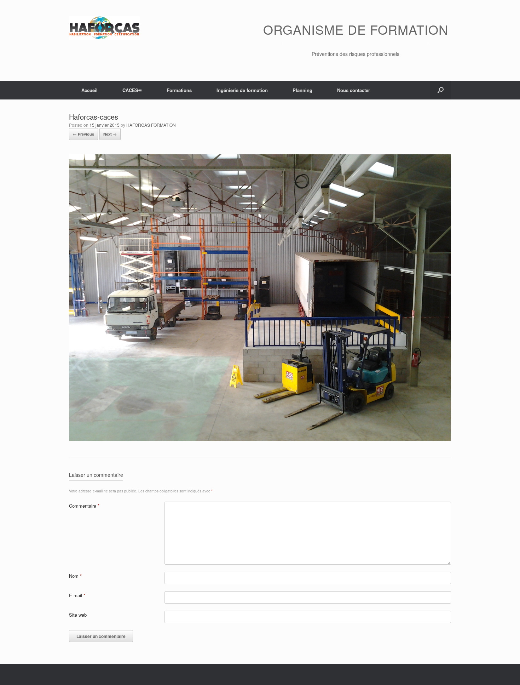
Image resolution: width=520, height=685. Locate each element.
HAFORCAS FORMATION (151, 125)
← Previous (83, 134)
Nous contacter (353, 90)
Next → (110, 134)
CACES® (132, 90)
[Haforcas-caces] (260, 439)
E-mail (77, 595)
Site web (78, 614)
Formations (179, 90)
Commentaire (84, 505)
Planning (302, 90)
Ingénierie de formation (242, 90)
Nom (75, 575)
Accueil (89, 90)
